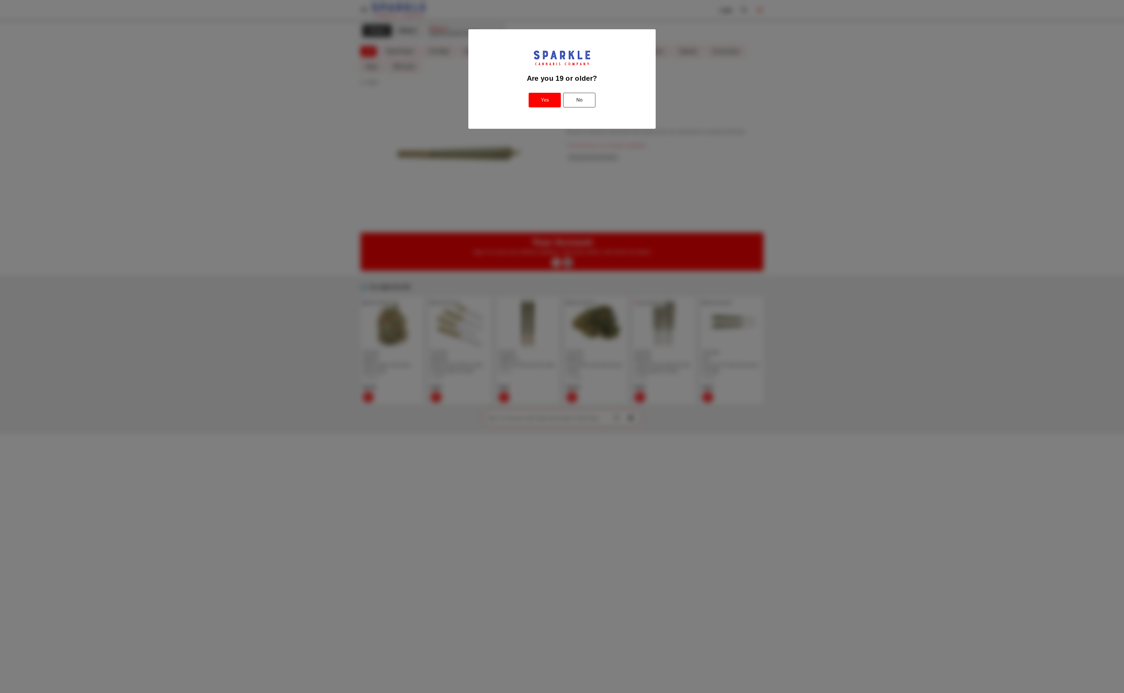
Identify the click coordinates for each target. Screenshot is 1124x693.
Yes (545, 99)
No (579, 99)
